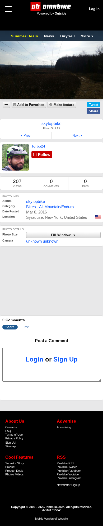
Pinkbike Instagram (69, 478)
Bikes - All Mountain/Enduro (50, 206)
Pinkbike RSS (65, 463)
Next (75, 135)
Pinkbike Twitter (67, 467)
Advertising (64, 427)
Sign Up (65, 359)
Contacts (11, 427)
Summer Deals (25, 36)
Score (10, 327)
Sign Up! (10, 442)
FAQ (8, 431)
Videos (19, 474)
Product (10, 467)
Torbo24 (38, 146)
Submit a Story (14, 463)
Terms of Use (14, 434)
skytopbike (35, 201)
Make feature (64, 105)
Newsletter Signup (68, 485)
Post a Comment (51, 340)
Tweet (93, 105)
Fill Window (61, 235)
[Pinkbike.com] (52, 6)
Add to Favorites (30, 105)
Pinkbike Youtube (68, 474)
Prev (27, 135)
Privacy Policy (14, 438)
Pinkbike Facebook (69, 470)
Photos (9, 474)
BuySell (67, 36)
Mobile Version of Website (51, 518)
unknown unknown (42, 241)
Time (25, 327)
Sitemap (10, 446)
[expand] (6, 105)
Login (34, 359)
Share (93, 111)
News (49, 36)
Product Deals (14, 470)
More (85, 36)
